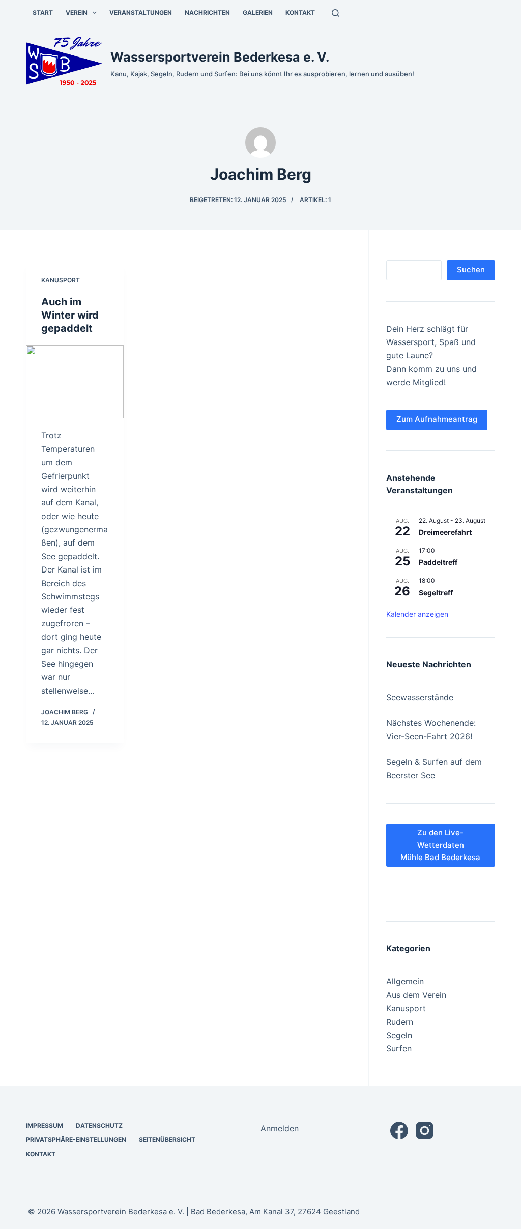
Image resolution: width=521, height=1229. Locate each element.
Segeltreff (436, 592)
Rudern (399, 1022)
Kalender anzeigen (417, 614)
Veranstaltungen (140, 12)
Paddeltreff (438, 562)
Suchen (471, 269)
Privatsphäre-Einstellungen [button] (76, 1140)
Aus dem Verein (416, 995)
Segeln (399, 1035)
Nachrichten (207, 12)
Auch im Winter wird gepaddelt (70, 315)
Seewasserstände (419, 697)
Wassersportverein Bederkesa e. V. (219, 57)
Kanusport (60, 280)
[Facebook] (399, 1130)
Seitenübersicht (167, 1140)
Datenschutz (99, 1125)
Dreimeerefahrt (445, 532)
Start (43, 12)
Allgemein (405, 981)
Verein (77, 12)
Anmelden (279, 1128)
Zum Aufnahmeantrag (436, 419)
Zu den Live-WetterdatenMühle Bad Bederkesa (440, 845)
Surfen (399, 1048)
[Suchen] (335, 13)
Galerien (258, 12)
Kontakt (300, 12)
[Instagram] (424, 1130)
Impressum (44, 1125)
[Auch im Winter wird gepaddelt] (75, 381)
